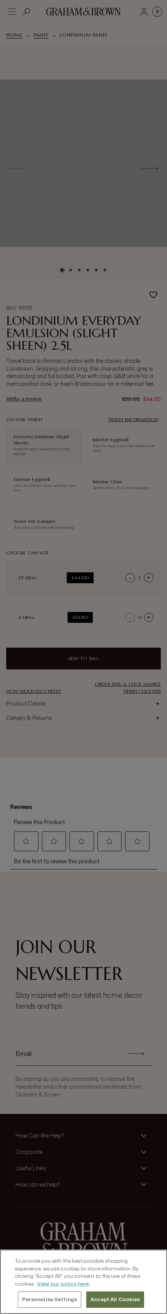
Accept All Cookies (115, 1299)
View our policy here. (63, 1283)
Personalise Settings (49, 1299)
